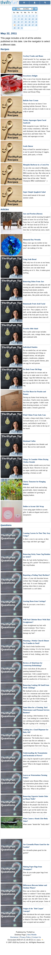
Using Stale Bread (29, 259)
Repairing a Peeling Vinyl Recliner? (36, 575)
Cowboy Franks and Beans (33, 56)
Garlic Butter (28, 146)
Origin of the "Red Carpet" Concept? (33, 910)
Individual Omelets (30, 347)
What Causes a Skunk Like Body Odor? (35, 820)
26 (29, 25)
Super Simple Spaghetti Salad (34, 192)
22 (14, 25)
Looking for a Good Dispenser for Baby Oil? (35, 731)
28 (36, 25)
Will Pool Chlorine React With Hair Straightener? (36, 621)
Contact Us (36, 937)
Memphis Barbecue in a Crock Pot (36, 165)
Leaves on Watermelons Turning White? (35, 776)
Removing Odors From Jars (33, 282)
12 (29, 19)
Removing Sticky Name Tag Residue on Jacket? (36, 555)
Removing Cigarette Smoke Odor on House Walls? (35, 797)
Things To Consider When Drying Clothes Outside (35, 461)
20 (33, 22)
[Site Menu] (24, 2)
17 (22, 22)
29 (14, 28)
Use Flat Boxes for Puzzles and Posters (34, 393)
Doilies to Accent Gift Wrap (33, 506)
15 (14, 22)
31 (22, 28)
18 (25, 22)
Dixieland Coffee (29, 441)
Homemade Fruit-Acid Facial (34, 304)
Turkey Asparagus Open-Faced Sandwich (34, 121)
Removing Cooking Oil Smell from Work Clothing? (36, 686)
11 (25, 19)
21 (36, 22)
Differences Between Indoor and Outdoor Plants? (35, 886)
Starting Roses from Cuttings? (34, 601)
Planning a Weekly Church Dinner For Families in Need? (36, 642)
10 (22, 19)
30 (18, 28)
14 (36, 19)
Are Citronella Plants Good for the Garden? (36, 846)
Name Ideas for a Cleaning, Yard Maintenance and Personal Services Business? (36, 710)
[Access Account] (34, 2)
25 (25, 25)
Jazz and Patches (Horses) (32, 214)
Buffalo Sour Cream (30, 100)
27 (33, 25)
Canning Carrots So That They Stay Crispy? (36, 534)
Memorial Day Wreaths (32, 240)
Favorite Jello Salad (30, 329)
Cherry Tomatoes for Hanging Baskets (34, 483)
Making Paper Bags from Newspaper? (32, 868)
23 (18, 25)
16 (18, 22)
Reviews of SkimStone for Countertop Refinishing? (32, 664)
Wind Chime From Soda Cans (34, 415)
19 (29, 22)
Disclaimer (14, 937)
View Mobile (32, 935)
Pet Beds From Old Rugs (32, 369)
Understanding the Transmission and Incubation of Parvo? (35, 754)
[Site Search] (45, 2)
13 (33, 19)
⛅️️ (42, 940)
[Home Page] (9, 1)
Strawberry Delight (30, 76)
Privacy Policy (25, 937)
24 (22, 25)
